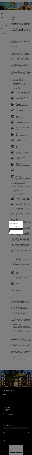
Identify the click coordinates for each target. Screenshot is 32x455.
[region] (16, 227)
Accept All (16, 228)
